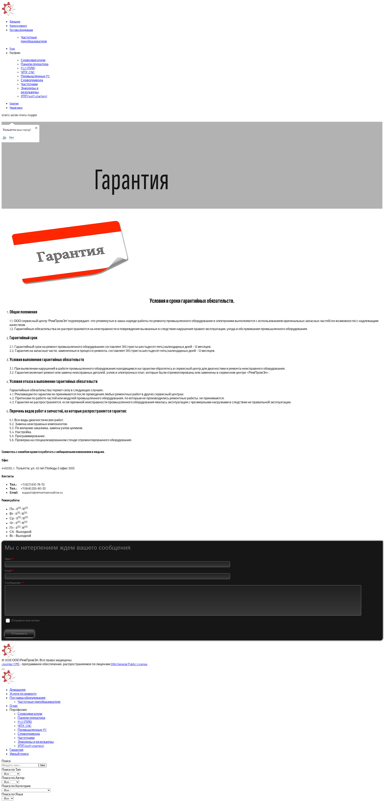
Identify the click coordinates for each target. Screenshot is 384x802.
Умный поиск (16, 108)
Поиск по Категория (16, 786)
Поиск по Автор (13, 778)
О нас (12, 49)
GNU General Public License (129, 664)
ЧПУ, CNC (28, 72)
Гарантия (14, 104)
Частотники (29, 84)
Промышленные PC (35, 76)
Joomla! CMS (10, 664)
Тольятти (12, 119)
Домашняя (15, 22)
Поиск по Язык (12, 794)
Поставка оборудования (21, 30)
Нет (11, 137)
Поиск (6, 761)
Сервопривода (32, 80)
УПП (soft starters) (34, 96)
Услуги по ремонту (18, 26)
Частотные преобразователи (34, 39)
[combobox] (20, 765)
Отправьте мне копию (25, 620)
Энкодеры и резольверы (30, 90)
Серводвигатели (33, 60)
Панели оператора (34, 64)
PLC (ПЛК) (28, 68)
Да (4, 137)
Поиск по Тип (11, 769)
